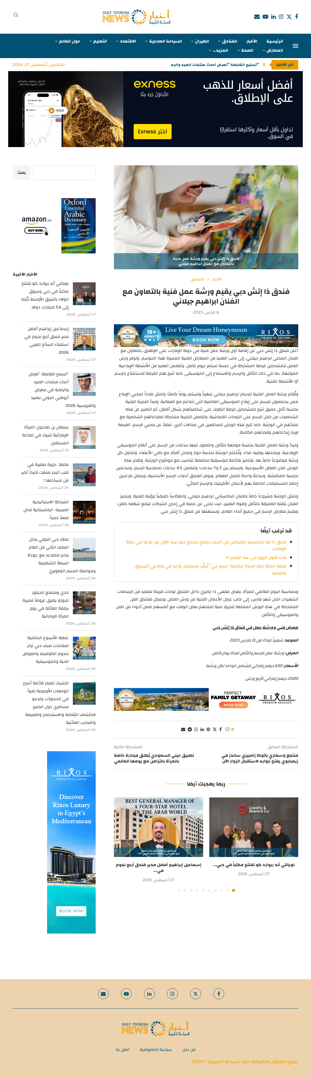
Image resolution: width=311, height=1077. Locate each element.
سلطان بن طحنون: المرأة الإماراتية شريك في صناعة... (210, 64)
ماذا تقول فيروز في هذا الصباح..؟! (256, 558)
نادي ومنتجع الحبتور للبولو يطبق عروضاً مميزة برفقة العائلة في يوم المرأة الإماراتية (45, 604)
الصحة (247, 50)
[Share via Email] (183, 730)
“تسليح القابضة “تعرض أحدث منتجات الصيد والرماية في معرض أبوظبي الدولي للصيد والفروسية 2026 (62, 390)
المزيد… (220, 50)
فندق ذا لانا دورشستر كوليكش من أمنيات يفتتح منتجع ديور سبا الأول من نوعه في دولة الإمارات (206, 545)
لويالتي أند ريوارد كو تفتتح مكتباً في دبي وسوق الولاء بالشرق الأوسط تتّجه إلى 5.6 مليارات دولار (45, 295)
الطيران (202, 41)
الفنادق (229, 41)
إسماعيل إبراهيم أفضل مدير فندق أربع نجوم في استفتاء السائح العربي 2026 (46, 340)
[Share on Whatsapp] (196, 730)
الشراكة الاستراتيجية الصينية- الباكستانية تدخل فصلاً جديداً (46, 510)
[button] (264, 65)
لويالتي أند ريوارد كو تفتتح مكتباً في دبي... (254, 865)
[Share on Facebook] (220, 730)
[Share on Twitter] (215, 730)
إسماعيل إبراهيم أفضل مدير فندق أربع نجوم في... (158, 868)
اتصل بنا (122, 1050)
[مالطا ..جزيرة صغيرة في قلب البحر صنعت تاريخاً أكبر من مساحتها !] (84, 474)
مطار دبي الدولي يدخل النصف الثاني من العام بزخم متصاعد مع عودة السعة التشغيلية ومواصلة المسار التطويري (62, 555)
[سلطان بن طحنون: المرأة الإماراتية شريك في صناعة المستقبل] (84, 437)
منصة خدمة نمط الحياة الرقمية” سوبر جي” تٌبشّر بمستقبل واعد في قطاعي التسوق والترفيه (210, 569)
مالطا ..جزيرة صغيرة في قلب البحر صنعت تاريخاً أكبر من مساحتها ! (45, 472)
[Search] (16, 17)
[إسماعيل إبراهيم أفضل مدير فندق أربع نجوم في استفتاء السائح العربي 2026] (158, 827)
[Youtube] (265, 17)
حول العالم (69, 41)
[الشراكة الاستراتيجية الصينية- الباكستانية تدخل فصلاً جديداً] (84, 512)
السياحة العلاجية (165, 41)
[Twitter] (289, 17)
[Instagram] (281, 17)
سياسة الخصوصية (156, 1050)
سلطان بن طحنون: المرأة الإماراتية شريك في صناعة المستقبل (45, 435)
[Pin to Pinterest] (208, 730)
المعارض (274, 50)
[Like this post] (227, 730)
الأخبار (251, 41)
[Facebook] (296, 17)
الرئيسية (274, 41)
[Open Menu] (295, 46)
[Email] (257, 17)
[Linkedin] (273, 17)
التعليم (100, 41)
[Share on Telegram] (190, 730)
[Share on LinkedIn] (202, 730)
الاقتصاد (128, 41)
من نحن (189, 1050)
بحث (21, 173)
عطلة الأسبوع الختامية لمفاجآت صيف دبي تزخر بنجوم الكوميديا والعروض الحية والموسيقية (45, 650)
